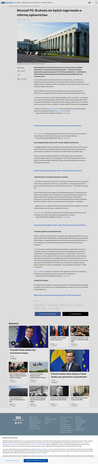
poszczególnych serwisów (46, 449)
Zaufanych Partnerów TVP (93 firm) (35, 444)
